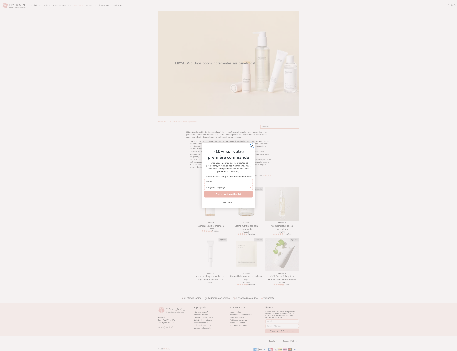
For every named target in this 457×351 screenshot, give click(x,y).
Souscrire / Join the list (228, 194)
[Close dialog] (252, 146)
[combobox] (227, 187)
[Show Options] (250, 187)
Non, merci (228, 202)
